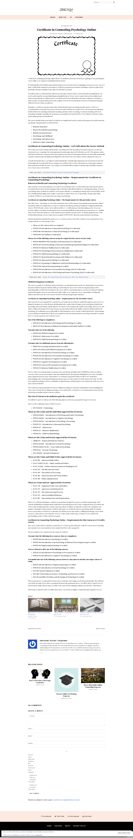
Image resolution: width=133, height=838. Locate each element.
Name (30, 728)
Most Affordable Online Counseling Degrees (93, 686)
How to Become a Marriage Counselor (40, 682)
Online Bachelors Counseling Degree (65, 612)
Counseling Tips (66, 25)
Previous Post (34, 629)
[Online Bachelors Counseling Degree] (66, 605)
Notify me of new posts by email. (33, 787)
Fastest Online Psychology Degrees (66, 695)
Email (30, 736)
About (67, 826)
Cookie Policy (38, 835)
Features (79, 17)
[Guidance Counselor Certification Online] (92, 605)
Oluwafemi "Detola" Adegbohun (61, 33)
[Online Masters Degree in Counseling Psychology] (40, 605)
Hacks (52, 17)
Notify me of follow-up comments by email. (33, 779)
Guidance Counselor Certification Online (92, 612)
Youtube (88, 816)
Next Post (100, 629)
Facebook (47, 816)
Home (49, 826)
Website (30, 743)
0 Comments (78, 33)
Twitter (60, 816)
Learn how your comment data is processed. (66, 800)
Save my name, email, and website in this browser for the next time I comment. (31, 763)
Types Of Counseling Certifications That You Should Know (65, 277)
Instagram (74, 816)
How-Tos (62, 17)
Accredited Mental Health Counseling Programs (61, 172)
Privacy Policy (79, 826)
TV (71, 17)
